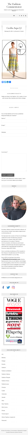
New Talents (5, 404)
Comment (4, 152)
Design (3, 361)
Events (3, 364)
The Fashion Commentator (14, 5)
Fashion (4, 367)
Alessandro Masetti (19, 31)
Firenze (4, 387)
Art (2, 354)
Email (3, 125)
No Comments (14, 88)
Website (3, 132)
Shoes (3, 410)
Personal (4, 420)
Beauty (4, 357)
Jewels (3, 397)
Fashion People (6, 377)
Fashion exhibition (6, 370)
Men (3, 400)
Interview (4, 394)
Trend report (5, 414)
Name (3, 118)
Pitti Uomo (5, 407)
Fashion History (6, 374)
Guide (3, 390)
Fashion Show (5, 380)
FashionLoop (5, 384)
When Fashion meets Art (8, 417)
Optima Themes (18, 432)
